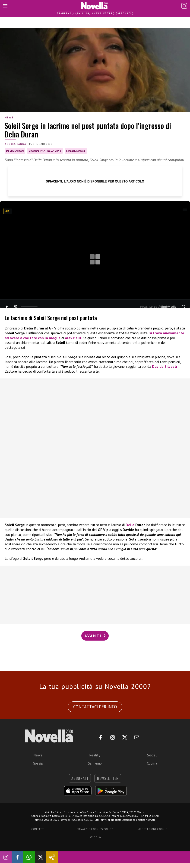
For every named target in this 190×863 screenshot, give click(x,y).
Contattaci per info (95, 707)
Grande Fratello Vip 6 (45, 150)
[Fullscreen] (183, 307)
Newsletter (103, 13)
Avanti (94, 635)
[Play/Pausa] (7, 307)
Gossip (38, 763)
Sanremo (65, 13)
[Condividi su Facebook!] (17, 857)
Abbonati (124, 13)
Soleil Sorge (76, 150)
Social (152, 755)
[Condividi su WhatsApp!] (29, 857)
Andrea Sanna (15, 144)
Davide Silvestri (165, 366)
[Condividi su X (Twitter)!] (40, 857)
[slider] (29, 307)
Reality (95, 755)
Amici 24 (83, 13)
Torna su (95, 836)
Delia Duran (15, 150)
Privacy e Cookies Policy (95, 829)
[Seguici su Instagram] (6, 857)
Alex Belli (73, 337)
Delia (130, 524)
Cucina (152, 763)
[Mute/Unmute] (15, 307)
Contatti (38, 829)
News (9, 117)
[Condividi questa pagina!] (52, 857)
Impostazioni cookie (152, 829)
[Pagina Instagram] (184, 6)
